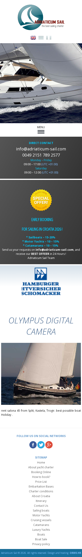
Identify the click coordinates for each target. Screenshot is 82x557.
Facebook (33, 444)
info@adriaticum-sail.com (41, 149)
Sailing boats (41, 510)
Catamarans (41, 525)
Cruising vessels (41, 520)
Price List (41, 482)
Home (41, 462)
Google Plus (49, 444)
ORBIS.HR (75, 552)
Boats (41, 534)
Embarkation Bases (41, 486)
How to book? (41, 477)
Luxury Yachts (41, 530)
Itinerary (41, 501)
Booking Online (41, 472)
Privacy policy (41, 544)
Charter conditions (41, 491)
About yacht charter (41, 467)
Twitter (41, 444)
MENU (41, 127)
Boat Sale (41, 539)
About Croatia (41, 496)
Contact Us (41, 506)
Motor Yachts (41, 515)
